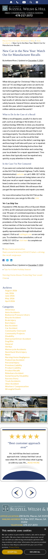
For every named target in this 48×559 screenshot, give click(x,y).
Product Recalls (12, 370)
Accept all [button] (12, 552)
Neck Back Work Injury (16, 352)
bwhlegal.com (25, 234)
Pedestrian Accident (14, 360)
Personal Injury (12, 362)
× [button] (45, 529)
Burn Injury (10, 323)
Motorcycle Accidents (15, 349)
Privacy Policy (14, 547)
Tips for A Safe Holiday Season (17, 269)
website (20, 174)
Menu (37, 2)
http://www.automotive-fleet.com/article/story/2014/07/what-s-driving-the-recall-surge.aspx (24, 252)
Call (17, 2)
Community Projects (15, 333)
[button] (17, 492)
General (9, 344)
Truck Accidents (12, 381)
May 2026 (9, 298)
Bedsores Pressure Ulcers (17, 315)
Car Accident (11, 328)
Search (31, 2)
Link (37, 198)
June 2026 (9, 295)
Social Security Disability (17, 376)
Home (11, 2)
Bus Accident (11, 325)
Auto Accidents (12, 312)
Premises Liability (13, 365)
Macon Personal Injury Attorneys (16, 41)
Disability (9, 336)
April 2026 (10, 301)
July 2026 (9, 293)
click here (23, 240)
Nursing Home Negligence (17, 357)
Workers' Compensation (17, 386)
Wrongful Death (13, 389)
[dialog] (24, 543)
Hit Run (8, 346)
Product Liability (13, 368)
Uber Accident (12, 383)
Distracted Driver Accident (18, 338)
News (7, 354)
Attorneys (10, 309)
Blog (33, 41)
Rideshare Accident (14, 373)
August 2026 (11, 290)
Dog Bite (9, 341)
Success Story (11, 378)
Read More (34, 462)
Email (24, 2)
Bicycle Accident (13, 317)
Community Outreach (15, 330)
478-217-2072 (24, 15)
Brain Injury (10, 320)
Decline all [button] (35, 552)
